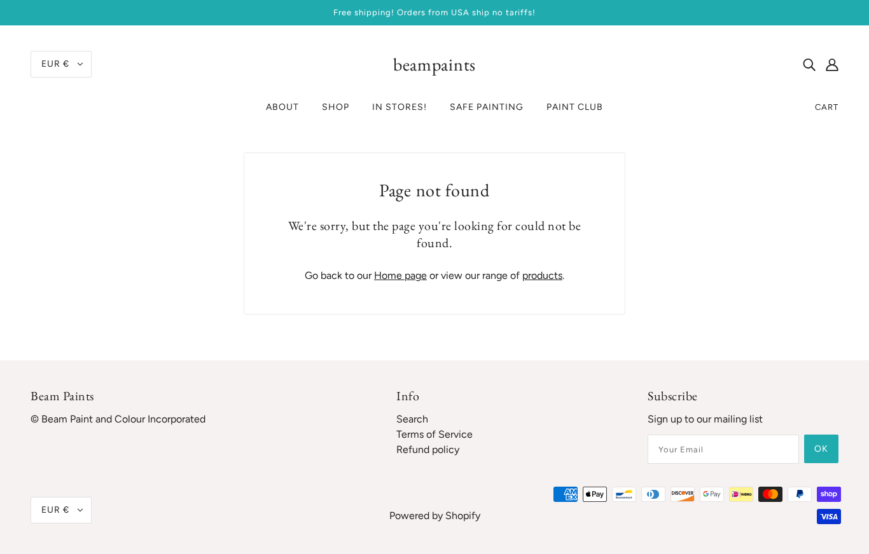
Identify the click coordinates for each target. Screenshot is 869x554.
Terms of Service (434, 434)
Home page (400, 275)
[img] (809, 64)
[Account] (832, 64)
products (542, 275)
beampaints (434, 64)
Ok (821, 448)
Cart (826, 107)
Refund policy (427, 449)
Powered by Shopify (434, 516)
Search (412, 419)
